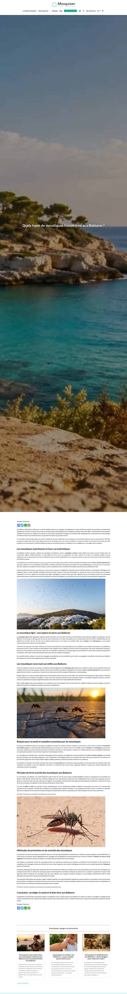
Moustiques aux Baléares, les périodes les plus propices (39, 794)
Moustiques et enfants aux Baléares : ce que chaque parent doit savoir (63, 957)
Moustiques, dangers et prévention (63, 928)
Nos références (91, 11)
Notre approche (43, 11)
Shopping (55, 11)
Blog (60, 11)
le (43, 562)
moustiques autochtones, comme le (44, 570)
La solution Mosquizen (29, 11)
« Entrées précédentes (23, 983)
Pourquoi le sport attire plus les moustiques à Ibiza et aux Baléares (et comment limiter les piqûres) (31, 958)
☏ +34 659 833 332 (70, 11)
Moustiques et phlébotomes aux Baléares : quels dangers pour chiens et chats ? (96, 957)
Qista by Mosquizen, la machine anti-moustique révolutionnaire (42, 887)
